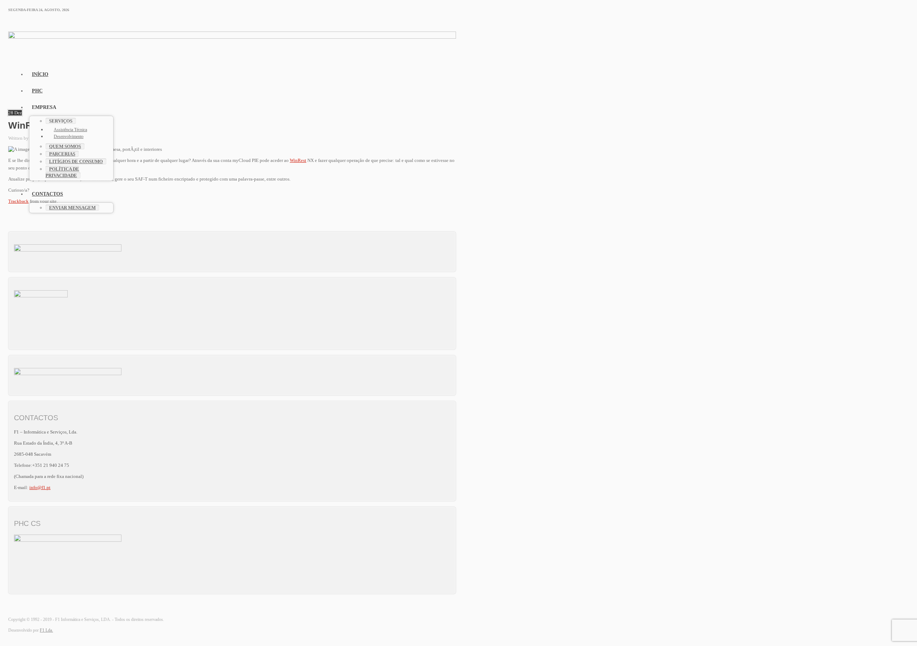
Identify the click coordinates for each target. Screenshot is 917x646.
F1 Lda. (46, 630)
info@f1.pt (40, 487)
